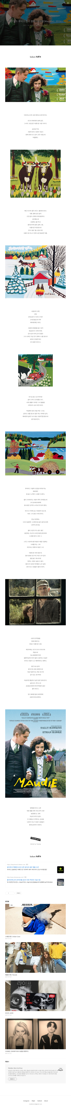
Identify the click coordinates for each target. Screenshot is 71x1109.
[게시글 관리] (12, 893)
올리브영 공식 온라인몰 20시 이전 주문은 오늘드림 (23, 880)
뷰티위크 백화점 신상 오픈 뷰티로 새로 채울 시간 (23, 867)
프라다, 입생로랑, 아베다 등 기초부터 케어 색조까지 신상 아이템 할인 (27, 869)
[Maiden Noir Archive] (10, 3)
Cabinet (39, 1101)
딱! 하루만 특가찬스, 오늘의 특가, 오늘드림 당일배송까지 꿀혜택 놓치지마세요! (30, 882)
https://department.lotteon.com (16, 864)
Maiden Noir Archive (15, 1068)
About (46, 1101)
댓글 (7, 1061)
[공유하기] (10, 893)
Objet (33, 1101)
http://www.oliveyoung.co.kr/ (15, 877)
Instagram (26, 1101)
